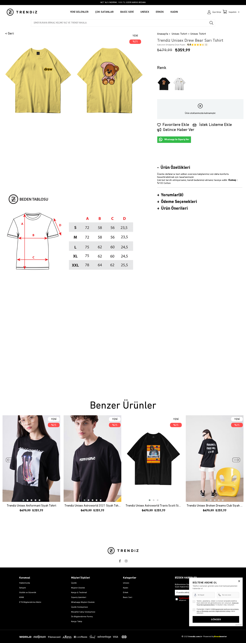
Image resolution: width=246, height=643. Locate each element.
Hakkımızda (24, 583)
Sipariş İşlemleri (78, 597)
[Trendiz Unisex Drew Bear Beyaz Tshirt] (179, 84)
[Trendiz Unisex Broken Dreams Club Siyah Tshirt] (214, 458)
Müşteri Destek (78, 588)
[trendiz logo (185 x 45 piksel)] (123, 550)
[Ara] (211, 23)
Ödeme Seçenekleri (179, 202)
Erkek (125, 593)
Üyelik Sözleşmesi (79, 607)
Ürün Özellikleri (175, 168)
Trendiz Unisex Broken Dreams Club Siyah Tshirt (215, 505)
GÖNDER (216, 619)
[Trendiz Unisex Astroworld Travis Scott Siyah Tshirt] (153, 458)
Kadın (125, 588)
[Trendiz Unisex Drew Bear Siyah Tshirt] (164, 84)
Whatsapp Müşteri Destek (83, 602)
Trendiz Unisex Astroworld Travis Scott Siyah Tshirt (154, 505)
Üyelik (74, 583)
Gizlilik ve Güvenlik (27, 593)
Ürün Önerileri (174, 208)
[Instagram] (126, 561)
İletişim (22, 588)
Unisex (126, 583)
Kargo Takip (76, 622)
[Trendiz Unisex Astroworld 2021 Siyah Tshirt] (92, 458)
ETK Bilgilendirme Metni (30, 602)
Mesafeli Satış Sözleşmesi (83, 612)
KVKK (21, 597)
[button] (23, 500)
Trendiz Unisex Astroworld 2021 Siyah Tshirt (92, 505)
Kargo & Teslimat (79, 593)
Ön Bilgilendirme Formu (82, 617)
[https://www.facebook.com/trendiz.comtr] (120, 561)
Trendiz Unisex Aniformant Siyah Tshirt (31, 505)
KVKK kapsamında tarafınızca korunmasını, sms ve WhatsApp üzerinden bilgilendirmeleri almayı (218, 610)
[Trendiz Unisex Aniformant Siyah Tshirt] (31, 458)
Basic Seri (127, 597)
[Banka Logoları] (73, 637)
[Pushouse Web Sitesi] (238, 624)
